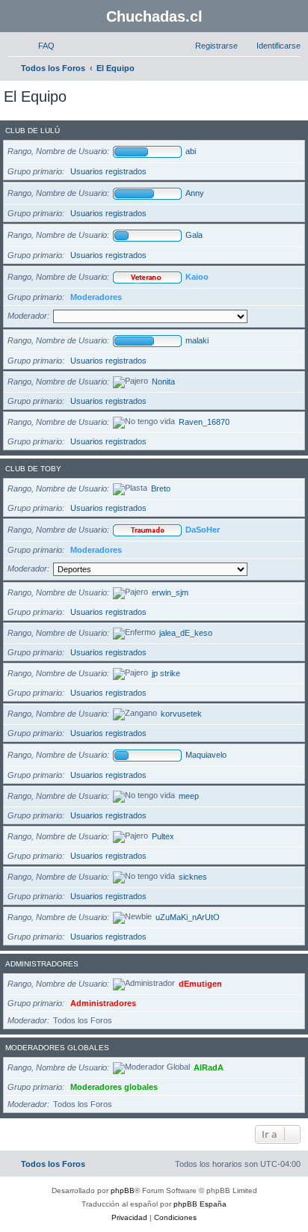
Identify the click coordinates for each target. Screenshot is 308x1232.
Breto (160, 488)
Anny (194, 193)
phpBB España (200, 1204)
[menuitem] (40, 46)
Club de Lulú (32, 130)
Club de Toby (33, 469)
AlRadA (209, 1067)
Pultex (163, 836)
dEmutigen (200, 983)
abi (190, 151)
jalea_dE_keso (185, 632)
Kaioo (197, 276)
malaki (197, 340)
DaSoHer (202, 529)
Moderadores (96, 296)
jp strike (166, 673)
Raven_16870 (204, 421)
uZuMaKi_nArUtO (187, 917)
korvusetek (181, 713)
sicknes (193, 876)
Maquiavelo (206, 754)
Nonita (163, 381)
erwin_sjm (170, 592)
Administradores (41, 964)
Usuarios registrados (108, 171)
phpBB (123, 1190)
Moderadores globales (57, 1047)
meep (189, 795)
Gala (194, 234)
